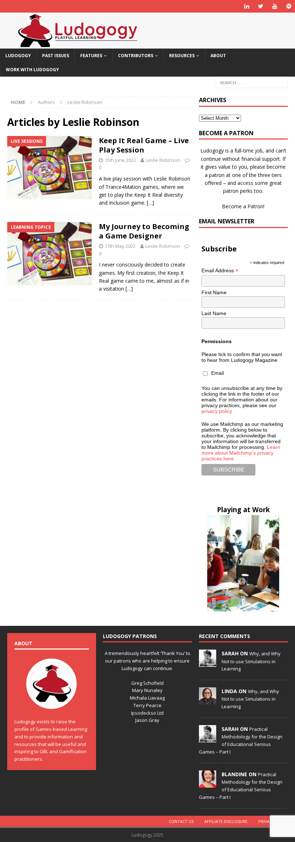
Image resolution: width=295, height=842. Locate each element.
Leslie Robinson (163, 160)
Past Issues (55, 56)
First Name (214, 292)
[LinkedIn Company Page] (246, 6)
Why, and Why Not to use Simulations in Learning (251, 661)
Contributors (135, 56)
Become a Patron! (243, 206)
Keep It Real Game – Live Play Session (144, 145)
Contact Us (181, 821)
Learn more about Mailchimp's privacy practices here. (240, 452)
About (218, 56)
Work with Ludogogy (32, 70)
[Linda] (207, 700)
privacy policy (216, 411)
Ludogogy (18, 56)
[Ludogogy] (77, 44)
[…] (150, 202)
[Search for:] (252, 82)
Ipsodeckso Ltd (147, 713)
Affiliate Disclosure (226, 821)
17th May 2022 (120, 246)
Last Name (213, 313)
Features (91, 56)
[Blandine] (207, 783)
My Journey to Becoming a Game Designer (144, 231)
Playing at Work (243, 509)
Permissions (216, 341)
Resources (182, 56)
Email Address (219, 270)
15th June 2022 (120, 160)
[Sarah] (207, 663)
